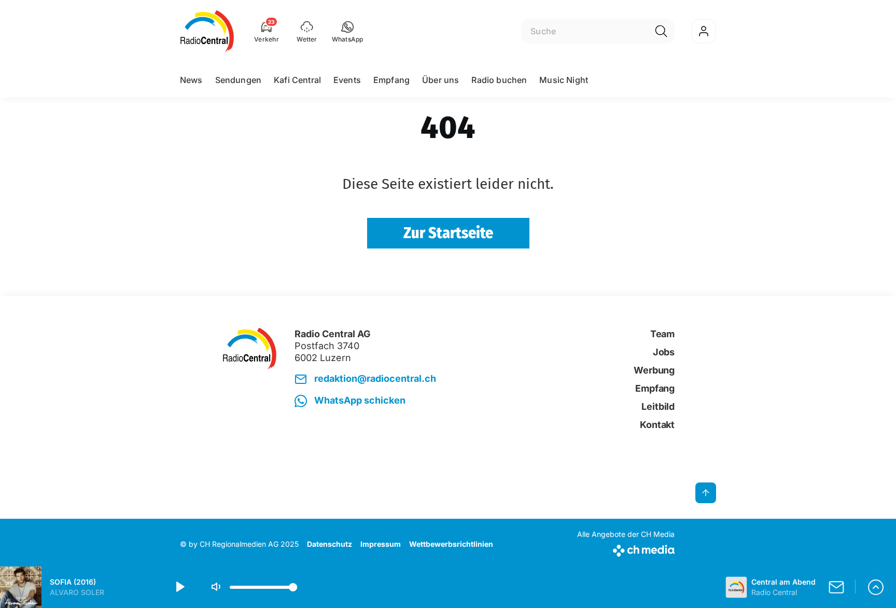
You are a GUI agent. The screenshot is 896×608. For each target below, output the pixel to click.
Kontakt (657, 424)
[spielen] (179, 587)
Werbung (654, 370)
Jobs (664, 352)
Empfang (391, 80)
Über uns (440, 80)
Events (347, 80)
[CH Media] (626, 548)
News (191, 80)
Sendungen (238, 80)
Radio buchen (499, 80)
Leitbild (658, 406)
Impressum (380, 544)
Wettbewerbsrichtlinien (451, 544)
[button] (347, 31)
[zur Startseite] (207, 31)
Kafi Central (297, 80)
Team (662, 333)
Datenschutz (329, 544)
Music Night (563, 80)
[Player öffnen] (876, 587)
